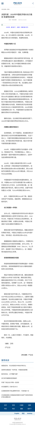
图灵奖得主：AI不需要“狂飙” (9, 374)
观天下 (30, 408)
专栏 (5, 408)
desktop (29, 413)
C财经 (21, 405)
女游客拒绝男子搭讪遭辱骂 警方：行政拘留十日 (15, 391)
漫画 (21, 408)
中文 (23, 413)
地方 (13, 408)
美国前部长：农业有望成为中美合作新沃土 (13, 365)
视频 (29, 405)
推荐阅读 (5, 360)
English (16, 413)
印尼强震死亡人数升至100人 (9, 386)
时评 (5, 405)
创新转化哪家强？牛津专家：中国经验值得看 (14, 370)
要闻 (8, 9)
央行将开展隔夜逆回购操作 (9, 378)
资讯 (13, 405)
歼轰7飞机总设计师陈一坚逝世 (10, 382)
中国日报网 (3, 9)
